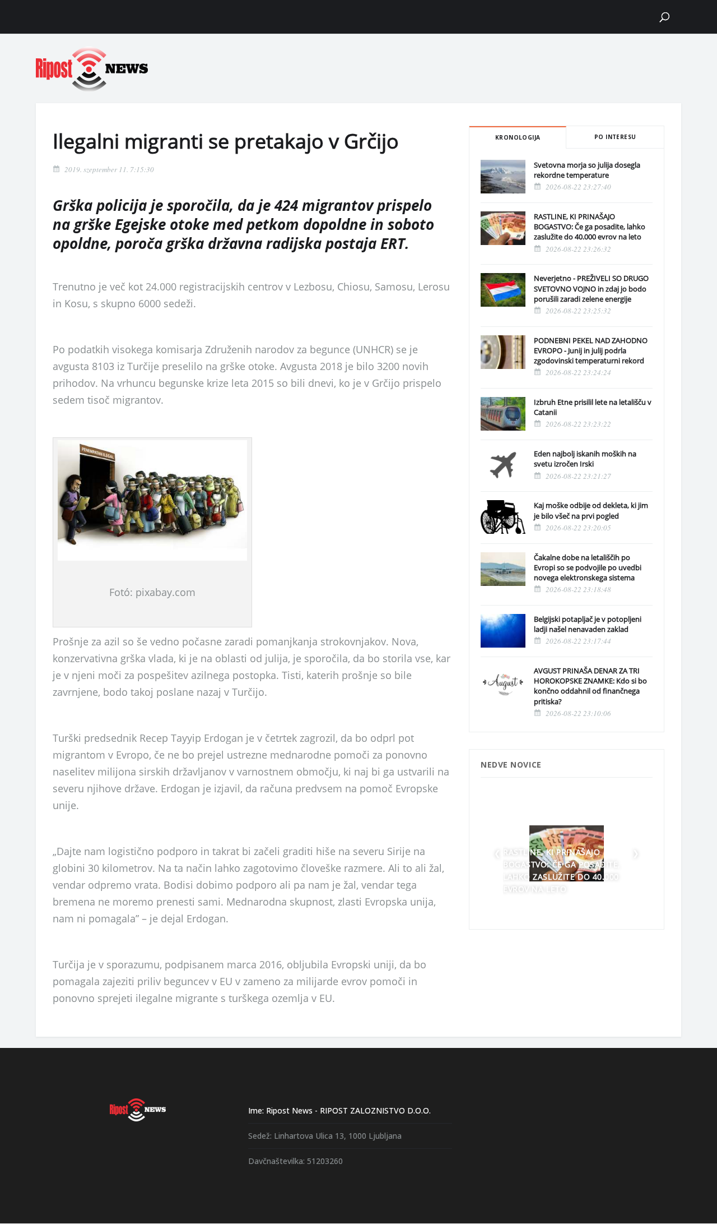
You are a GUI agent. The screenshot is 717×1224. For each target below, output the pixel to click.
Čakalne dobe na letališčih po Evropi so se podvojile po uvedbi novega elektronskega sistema (587, 567)
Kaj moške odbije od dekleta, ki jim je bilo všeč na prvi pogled (591, 510)
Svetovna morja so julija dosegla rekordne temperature (587, 170)
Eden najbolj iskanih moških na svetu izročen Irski (585, 459)
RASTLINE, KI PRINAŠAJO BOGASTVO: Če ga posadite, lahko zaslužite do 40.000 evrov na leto (589, 226)
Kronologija (517, 137)
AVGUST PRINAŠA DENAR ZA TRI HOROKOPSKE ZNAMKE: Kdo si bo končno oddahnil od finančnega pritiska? (590, 686)
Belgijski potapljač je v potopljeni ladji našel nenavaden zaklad (587, 624)
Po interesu (615, 137)
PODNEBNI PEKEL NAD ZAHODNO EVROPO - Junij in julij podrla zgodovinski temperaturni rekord (591, 350)
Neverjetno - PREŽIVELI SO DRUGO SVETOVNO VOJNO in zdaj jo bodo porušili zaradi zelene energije (591, 288)
